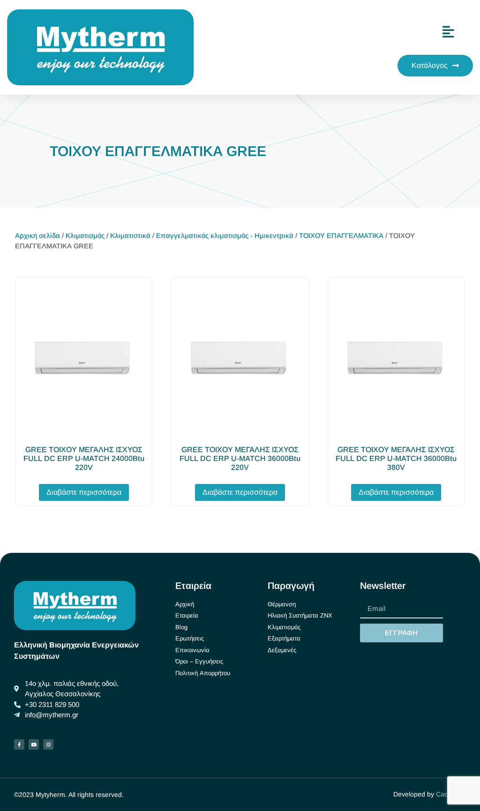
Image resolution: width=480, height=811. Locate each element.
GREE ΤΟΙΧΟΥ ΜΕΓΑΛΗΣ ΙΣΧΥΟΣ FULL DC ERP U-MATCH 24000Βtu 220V (83, 458)
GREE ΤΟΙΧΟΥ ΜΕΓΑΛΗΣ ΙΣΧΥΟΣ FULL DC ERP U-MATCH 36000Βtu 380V (396, 458)
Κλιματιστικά (130, 235)
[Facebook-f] (19, 744)
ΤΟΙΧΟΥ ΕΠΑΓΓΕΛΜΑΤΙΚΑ (341, 235)
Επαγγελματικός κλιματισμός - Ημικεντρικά (224, 235)
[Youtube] (34, 744)
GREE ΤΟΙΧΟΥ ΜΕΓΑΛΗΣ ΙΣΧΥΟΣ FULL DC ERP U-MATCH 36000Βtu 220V (240, 458)
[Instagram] (48, 744)
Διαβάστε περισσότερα (83, 492)
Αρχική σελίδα (37, 235)
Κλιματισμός (85, 235)
